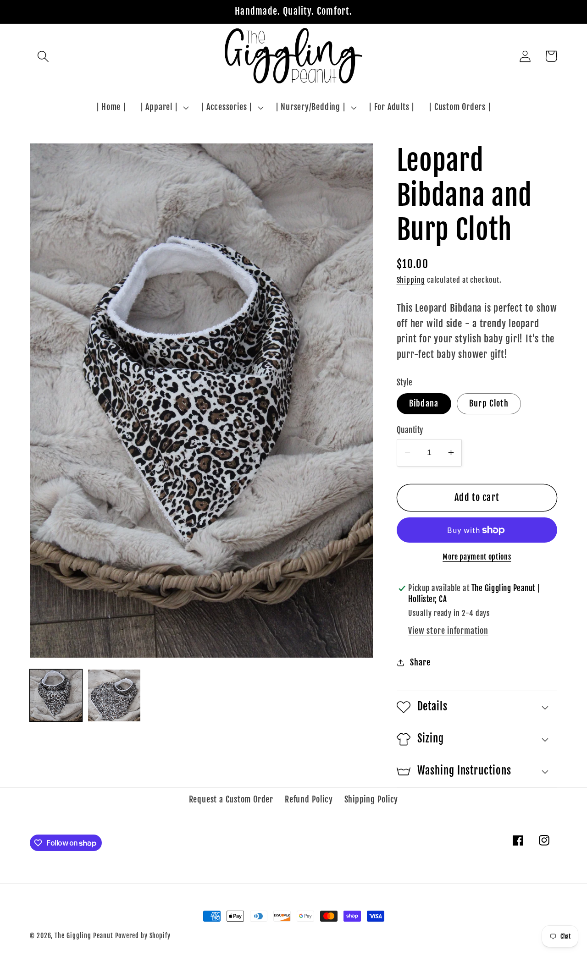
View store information (448, 631)
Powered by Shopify (143, 936)
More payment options (477, 556)
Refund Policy (308, 799)
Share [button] (420, 662)
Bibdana (424, 403)
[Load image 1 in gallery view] (56, 696)
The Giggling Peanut (84, 936)
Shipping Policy (371, 799)
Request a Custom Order (231, 799)
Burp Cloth (489, 403)
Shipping (411, 280)
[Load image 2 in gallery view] (114, 696)
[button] (43, 56)
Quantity (410, 430)
